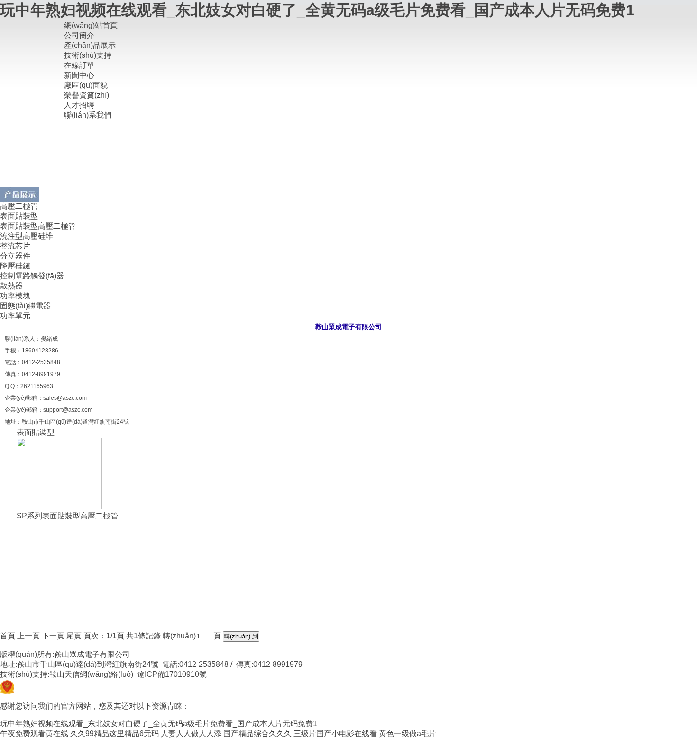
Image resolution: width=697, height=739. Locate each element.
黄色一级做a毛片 (407, 734)
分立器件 (15, 256)
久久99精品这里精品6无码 (114, 734)
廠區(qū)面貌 (86, 85)
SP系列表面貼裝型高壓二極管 (67, 516)
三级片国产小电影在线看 (335, 734)
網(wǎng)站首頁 (91, 25)
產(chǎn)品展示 (90, 45)
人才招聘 (79, 105)
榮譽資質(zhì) (86, 95)
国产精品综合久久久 (257, 734)
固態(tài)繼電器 (25, 306)
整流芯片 (15, 246)
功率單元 (15, 316)
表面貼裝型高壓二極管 (38, 226)
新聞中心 (79, 75)
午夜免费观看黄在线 (34, 734)
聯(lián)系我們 (87, 115)
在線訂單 (79, 65)
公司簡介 (79, 35)
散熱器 (11, 286)
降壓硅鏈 (15, 266)
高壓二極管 (19, 206)
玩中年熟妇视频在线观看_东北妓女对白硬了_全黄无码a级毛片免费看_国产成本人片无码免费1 (317, 9)
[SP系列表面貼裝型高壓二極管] (59, 507)
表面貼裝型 (19, 216)
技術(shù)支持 (87, 55)
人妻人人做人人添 (191, 734)
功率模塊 (15, 296)
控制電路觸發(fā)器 (32, 276)
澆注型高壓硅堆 (26, 236)
